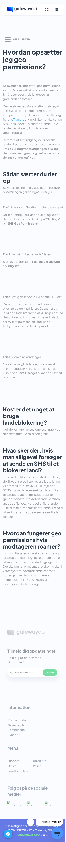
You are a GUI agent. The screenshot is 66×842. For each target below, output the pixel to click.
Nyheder (13, 735)
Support (13, 761)
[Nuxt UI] (22, 9)
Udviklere (39, 761)
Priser (37, 766)
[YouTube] (52, 803)
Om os (11, 766)
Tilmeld (50, 672)
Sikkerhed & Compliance (16, 727)
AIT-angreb (18, 119)
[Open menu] (57, 9)
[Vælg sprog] (48, 9)
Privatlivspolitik (17, 771)
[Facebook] (15, 803)
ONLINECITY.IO (28, 835)
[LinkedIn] (34, 803)
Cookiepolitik (16, 720)
